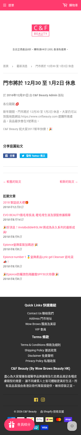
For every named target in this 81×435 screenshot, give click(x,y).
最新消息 (22, 66)
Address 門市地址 (40, 318)
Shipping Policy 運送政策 (40, 350)
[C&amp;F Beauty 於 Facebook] (36, 400)
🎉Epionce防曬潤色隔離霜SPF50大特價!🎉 (31, 274)
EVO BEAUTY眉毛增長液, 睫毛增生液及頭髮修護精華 (37, 215)
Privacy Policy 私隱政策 (41, 361)
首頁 (6, 66)
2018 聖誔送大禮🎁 (15, 202)
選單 (11, 5)
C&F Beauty (30, 411)
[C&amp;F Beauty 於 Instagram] (43, 400)
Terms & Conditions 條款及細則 (41, 344)
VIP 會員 (40, 329)
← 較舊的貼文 (12, 181)
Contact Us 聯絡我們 (40, 313)
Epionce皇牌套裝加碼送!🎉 (20, 244)
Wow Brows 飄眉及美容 (40, 324)
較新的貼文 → (69, 181)
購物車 (73, 5)
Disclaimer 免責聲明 (40, 355)
